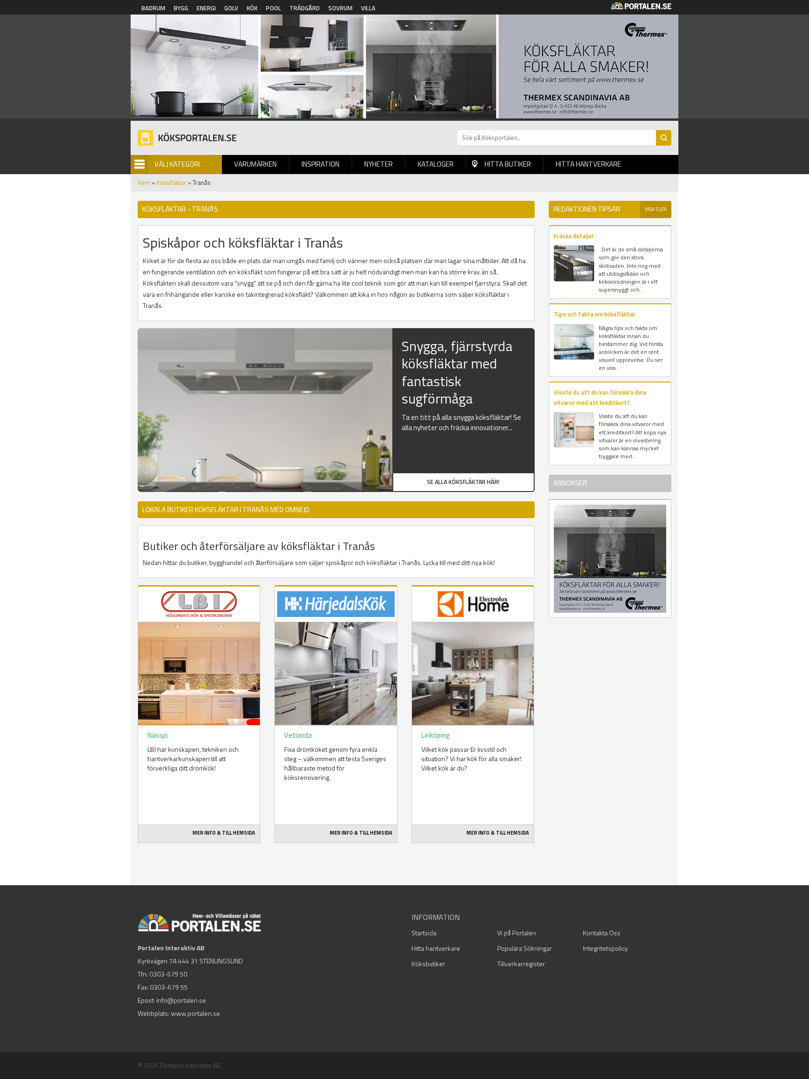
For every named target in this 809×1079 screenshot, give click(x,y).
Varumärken (255, 164)
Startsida (424, 933)
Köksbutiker (428, 964)
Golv (231, 8)
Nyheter (378, 164)
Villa (368, 8)
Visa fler (656, 209)
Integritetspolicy (605, 948)
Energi (206, 8)
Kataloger (436, 164)
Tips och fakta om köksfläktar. (595, 314)
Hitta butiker (508, 164)
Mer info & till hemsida (223, 833)
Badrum (153, 8)
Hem (144, 182)
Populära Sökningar (524, 948)
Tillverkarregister (521, 964)
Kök (252, 8)
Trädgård (304, 8)
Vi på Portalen (516, 933)
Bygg (181, 8)
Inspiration (320, 164)
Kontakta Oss (601, 933)
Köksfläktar (171, 182)
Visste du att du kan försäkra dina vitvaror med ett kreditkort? (600, 397)
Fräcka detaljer (574, 236)
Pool (273, 8)
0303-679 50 (168, 974)
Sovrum (340, 8)
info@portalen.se (181, 1000)
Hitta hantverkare (588, 164)
